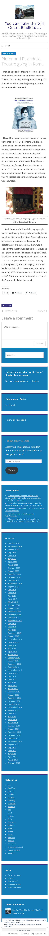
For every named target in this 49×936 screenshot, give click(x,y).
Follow (11, 470)
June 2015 (12, 679)
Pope (10, 828)
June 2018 (12, 626)
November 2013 (14, 735)
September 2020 (15, 546)
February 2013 (14, 763)
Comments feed (14, 884)
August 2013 (13, 744)
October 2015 (13, 667)
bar (9, 785)
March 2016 (13, 654)
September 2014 (15, 707)
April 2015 (12, 685)
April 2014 (12, 719)
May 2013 (12, 753)
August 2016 (13, 642)
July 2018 (12, 623)
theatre (8, 306)
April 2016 (12, 651)
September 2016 (15, 639)
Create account (14, 875)
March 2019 (13, 602)
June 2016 (12, 645)
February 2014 (14, 726)
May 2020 (12, 558)
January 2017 (13, 636)
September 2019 (15, 583)
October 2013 (13, 738)
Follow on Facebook (15, 419)
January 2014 (13, 729)
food (10, 813)
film (9, 809)
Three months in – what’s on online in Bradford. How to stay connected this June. (23, 520)
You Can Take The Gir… (21, 910)
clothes (11, 794)
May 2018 (12, 630)
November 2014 (14, 701)
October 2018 (13, 617)
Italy (10, 819)
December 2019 (14, 574)
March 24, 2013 (9, 54)
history (11, 816)
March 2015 (13, 688)
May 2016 (12, 648)
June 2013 (12, 750)
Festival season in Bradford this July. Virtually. (19, 515)
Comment (39, 343)
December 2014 (14, 698)
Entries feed (13, 881)
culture (11, 797)
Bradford (11, 788)
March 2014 (13, 722)
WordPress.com (14, 887)
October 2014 (13, 704)
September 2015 (15, 670)
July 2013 (12, 747)
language (11, 822)
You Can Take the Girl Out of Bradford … (24, 25)
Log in (10, 878)
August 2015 (13, 673)
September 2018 (15, 620)
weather (11, 853)
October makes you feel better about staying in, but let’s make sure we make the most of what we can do (23, 497)
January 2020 (13, 571)
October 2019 (13, 580)
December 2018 (14, 611)
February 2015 (14, 691)
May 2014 (12, 716)
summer (11, 837)
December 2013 (14, 732)
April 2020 (12, 561)
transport (12, 844)
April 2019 (12, 599)
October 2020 (13, 543)
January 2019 (13, 608)
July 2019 (12, 589)
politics (11, 825)
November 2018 (14, 614)
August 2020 (13, 549)
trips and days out (15, 847)
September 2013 (15, 741)
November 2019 (14, 577)
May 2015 (12, 682)
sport (10, 834)
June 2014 (12, 713)
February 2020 (14, 568)
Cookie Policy (8, 926)
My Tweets (10, 405)
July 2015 (12, 676)
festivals (11, 806)
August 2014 (13, 710)
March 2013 (13, 760)
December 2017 (14, 633)
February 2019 (14, 605)
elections (11, 803)
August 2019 (13, 586)
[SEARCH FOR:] (24, 355)
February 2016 (14, 657)
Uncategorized (14, 850)
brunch (11, 791)
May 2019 (12, 596)
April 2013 (12, 757)
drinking (11, 800)
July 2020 (12, 552)
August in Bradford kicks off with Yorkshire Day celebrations (24, 509)
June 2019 (12, 592)
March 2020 (13, 565)
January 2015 (13, 695)
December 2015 (14, 664)
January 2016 (13, 661)
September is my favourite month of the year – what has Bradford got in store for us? (23, 504)
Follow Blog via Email (17, 440)
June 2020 (12, 555)
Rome (10, 831)
